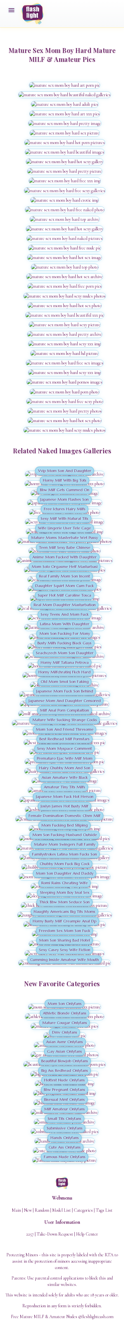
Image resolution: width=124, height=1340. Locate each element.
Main (16, 1210)
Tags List (104, 1210)
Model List (61, 1210)
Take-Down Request (55, 1234)
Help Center (87, 1234)
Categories (83, 1210)
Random (42, 1210)
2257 (30, 1234)
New (28, 1210)
